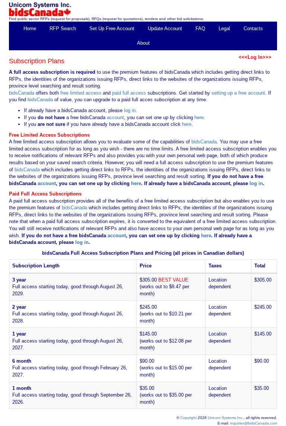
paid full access (129, 93)
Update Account (165, 28)
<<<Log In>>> (255, 57)
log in (130, 110)
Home (29, 28)
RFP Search (63, 28)
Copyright (188, 418)
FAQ (200, 28)
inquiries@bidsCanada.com (253, 423)
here (199, 117)
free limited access (80, 93)
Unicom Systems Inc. (226, 418)
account (114, 117)
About (143, 43)
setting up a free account (238, 93)
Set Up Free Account (111, 28)
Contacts (253, 28)
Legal (224, 28)
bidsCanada (21, 93)
